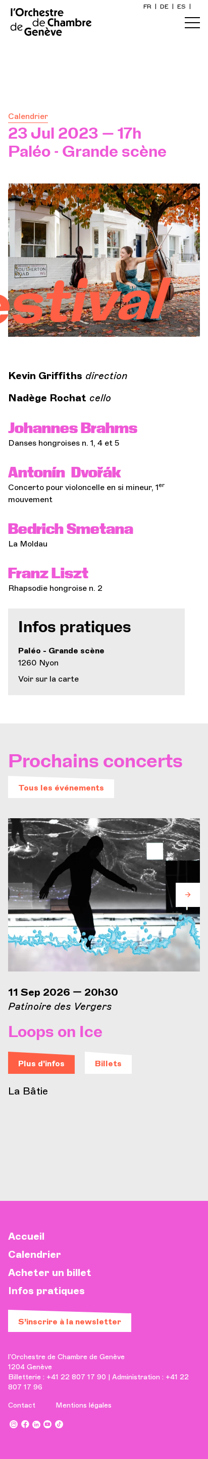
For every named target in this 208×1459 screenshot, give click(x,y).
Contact (21, 1405)
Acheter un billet (49, 1272)
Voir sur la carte (48, 679)
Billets (108, 1063)
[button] (20, 895)
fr (148, 6)
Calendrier (28, 116)
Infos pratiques (46, 1291)
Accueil (26, 1236)
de (165, 6)
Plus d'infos (41, 1063)
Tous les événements (61, 788)
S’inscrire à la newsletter (69, 1321)
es (182, 6)
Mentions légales (84, 1405)
